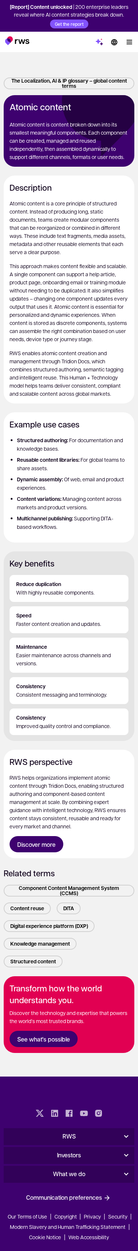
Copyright (66, 1216)
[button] (17, 40)
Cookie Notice (45, 1237)
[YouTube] (84, 1114)
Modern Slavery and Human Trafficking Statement (67, 1226)
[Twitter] (40, 1114)
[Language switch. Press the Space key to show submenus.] (114, 42)
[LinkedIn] (54, 1114)
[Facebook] (69, 1114)
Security (117, 1216)
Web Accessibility (88, 1237)
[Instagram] (98, 1114)
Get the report (69, 24)
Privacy (92, 1216)
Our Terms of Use (27, 1216)
